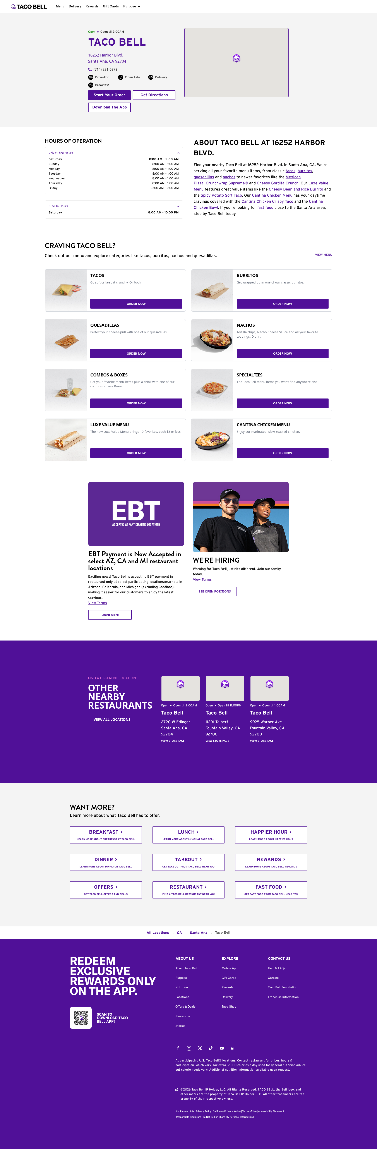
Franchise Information (283, 997)
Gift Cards (111, 6)
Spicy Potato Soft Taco (221, 196)
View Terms (97, 603)
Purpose (129, 6)
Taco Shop (229, 1006)
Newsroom (182, 1016)
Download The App (109, 107)
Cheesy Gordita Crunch (277, 183)
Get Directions (154, 95)
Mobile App (229, 968)
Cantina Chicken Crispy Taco (267, 202)
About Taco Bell (186, 968)
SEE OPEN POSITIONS (215, 591)
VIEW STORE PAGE (173, 741)
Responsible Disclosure (188, 1117)
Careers (273, 978)
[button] (195, 959)
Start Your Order (109, 95)
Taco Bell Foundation (282, 987)
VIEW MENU (323, 254)
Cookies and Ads (185, 1111)
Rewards (92, 6)
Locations (182, 997)
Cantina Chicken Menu (272, 196)
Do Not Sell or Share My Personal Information (228, 1117)
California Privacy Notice (227, 1111)
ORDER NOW (136, 304)
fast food (265, 208)
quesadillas (204, 177)
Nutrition (181, 987)
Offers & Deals (185, 1006)
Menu (60, 6)
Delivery (75, 6)
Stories (180, 1026)
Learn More (110, 615)
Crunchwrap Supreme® (227, 183)
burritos (305, 171)
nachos (229, 177)
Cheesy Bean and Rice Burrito (296, 189)
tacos (290, 171)
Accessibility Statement (271, 1111)
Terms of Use (249, 1111)
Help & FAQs (276, 968)
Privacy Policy (203, 1111)
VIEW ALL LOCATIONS (112, 719)
